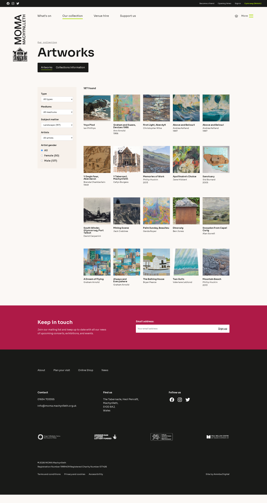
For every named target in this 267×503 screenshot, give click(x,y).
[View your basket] (236, 16)
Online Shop (85, 370)
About (41, 370)
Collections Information (70, 67)
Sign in (238, 3)
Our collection (72, 16)
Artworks (46, 67)
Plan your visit (61, 370)
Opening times (224, 3)
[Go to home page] (20, 37)
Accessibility (96, 474)
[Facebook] (8, 3)
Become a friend (206, 3)
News (105, 370)
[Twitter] (17, 3)
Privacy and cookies (74, 474)
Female (51, 155)
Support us (128, 16)
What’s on (44, 16)
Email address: (145, 321)
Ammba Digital (221, 474)
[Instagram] (13, 3)
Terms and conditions (49, 474)
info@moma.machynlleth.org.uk (57, 405)
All (46, 150)
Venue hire (101, 16)
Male (50, 160)
